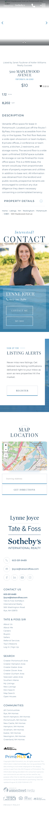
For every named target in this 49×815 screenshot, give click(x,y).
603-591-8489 (18, 299)
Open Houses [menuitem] (10, 696)
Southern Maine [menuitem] (11, 680)
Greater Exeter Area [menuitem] (13, 667)
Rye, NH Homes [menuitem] (11, 713)
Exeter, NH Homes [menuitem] (12, 733)
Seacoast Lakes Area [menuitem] (13, 677)
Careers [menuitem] (7, 631)
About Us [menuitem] (8, 624)
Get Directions (24, 489)
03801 (6, 214)
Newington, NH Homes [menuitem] (14, 736)
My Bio (19, 321)
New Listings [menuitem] (10, 686)
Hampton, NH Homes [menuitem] (14, 726)
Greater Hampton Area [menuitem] (14, 664)
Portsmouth (41, 211)
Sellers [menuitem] (7, 637)
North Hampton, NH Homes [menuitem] (17, 716)
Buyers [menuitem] (7, 634)
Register (22, 390)
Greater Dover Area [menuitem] (13, 670)
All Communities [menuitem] (12, 710)
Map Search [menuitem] (9, 693)
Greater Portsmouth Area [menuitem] (16, 660)
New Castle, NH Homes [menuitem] (14, 723)
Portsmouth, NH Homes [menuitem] (15, 720)
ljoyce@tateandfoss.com (25, 569)
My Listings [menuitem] (9, 683)
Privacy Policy (12, 805)
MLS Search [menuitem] (9, 690)
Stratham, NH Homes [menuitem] (14, 730)
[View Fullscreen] (6, 455)
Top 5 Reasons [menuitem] (10, 644)
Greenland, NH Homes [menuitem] (14, 739)
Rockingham (28, 211)
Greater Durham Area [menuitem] (14, 673)
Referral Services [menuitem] (11, 640)
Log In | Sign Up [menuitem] (11, 647)
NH (19, 211)
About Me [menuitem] (8, 627)
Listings (13, 211)
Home (5, 211)
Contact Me (19, 310)
